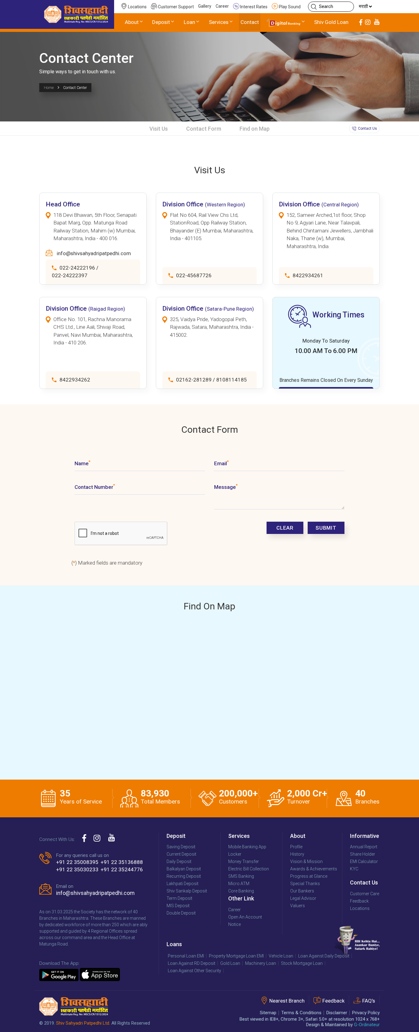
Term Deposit (179, 898)
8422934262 (75, 380)
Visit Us (158, 128)
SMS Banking (241, 876)
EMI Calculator (364, 861)
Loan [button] (189, 22)
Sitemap (268, 1013)
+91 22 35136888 (122, 862)
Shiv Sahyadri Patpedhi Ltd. (83, 1023)
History (297, 854)
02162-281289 (194, 380)
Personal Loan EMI (186, 956)
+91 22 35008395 (77, 862)
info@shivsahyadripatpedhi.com (94, 253)
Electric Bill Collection (248, 868)
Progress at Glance (308, 876)
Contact (249, 22)
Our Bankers (302, 890)
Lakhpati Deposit (182, 883)
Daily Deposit (179, 861)
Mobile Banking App (247, 846)
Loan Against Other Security (194, 971)
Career (222, 6)
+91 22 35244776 (122, 869)
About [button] (132, 22)
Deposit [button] (161, 22)
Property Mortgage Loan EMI (236, 956)
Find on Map (255, 128)
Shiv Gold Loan (331, 22)
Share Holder (362, 854)
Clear (285, 528)
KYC (354, 868)
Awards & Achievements (313, 868)
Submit (326, 528)
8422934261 (308, 275)
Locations (137, 6)
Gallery (204, 6)
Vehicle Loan (281, 956)
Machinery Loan (260, 963)
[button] (285, 22)
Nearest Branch (287, 1001)
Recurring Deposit (184, 876)
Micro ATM (238, 883)
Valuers (297, 905)
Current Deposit (181, 854)
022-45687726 (194, 275)
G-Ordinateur (367, 1024)
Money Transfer (243, 861)
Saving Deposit (181, 846)
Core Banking (241, 890)
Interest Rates (253, 6)
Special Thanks (305, 883)
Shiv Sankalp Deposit (187, 890)
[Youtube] (377, 22)
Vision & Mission (306, 861)
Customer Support (175, 6)
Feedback (359, 901)
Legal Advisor (303, 898)
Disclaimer (336, 1013)
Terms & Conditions (301, 1013)
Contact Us (367, 128)
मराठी (364, 6)
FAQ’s (368, 1001)
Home (49, 87)
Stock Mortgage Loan (302, 963)
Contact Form (203, 128)
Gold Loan (230, 963)
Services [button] (219, 22)
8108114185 (231, 380)
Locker (234, 854)
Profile (296, 846)
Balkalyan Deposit (184, 868)
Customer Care (364, 893)
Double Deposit (181, 913)
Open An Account (245, 917)
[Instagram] (368, 22)
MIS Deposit (178, 905)
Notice (234, 924)
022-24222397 (69, 275)
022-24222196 (77, 268)
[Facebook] (360, 22)
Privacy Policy (366, 1013)
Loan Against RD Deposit (191, 963)
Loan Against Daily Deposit (323, 956)
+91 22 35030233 (77, 869)
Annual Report (363, 846)
